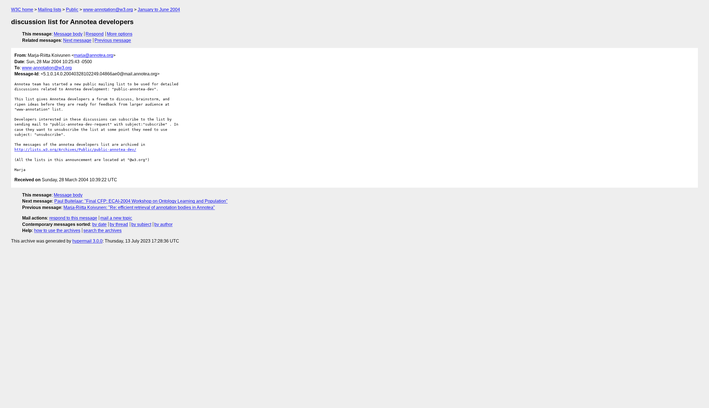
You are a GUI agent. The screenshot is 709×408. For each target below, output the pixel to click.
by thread (119, 224)
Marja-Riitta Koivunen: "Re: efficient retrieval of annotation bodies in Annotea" (139, 207)
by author (163, 224)
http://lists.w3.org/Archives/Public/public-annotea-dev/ (75, 149)
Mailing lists (49, 9)
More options (119, 34)
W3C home (22, 9)
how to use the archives (57, 230)
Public (72, 9)
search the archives (102, 230)
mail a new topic (116, 218)
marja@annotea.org (93, 55)
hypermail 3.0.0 (87, 241)
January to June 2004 (159, 9)
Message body (68, 34)
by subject (141, 224)
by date (99, 224)
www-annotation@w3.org (108, 9)
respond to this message (73, 218)
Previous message (112, 40)
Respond (95, 34)
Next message (77, 40)
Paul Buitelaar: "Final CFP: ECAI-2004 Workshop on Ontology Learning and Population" (141, 201)
